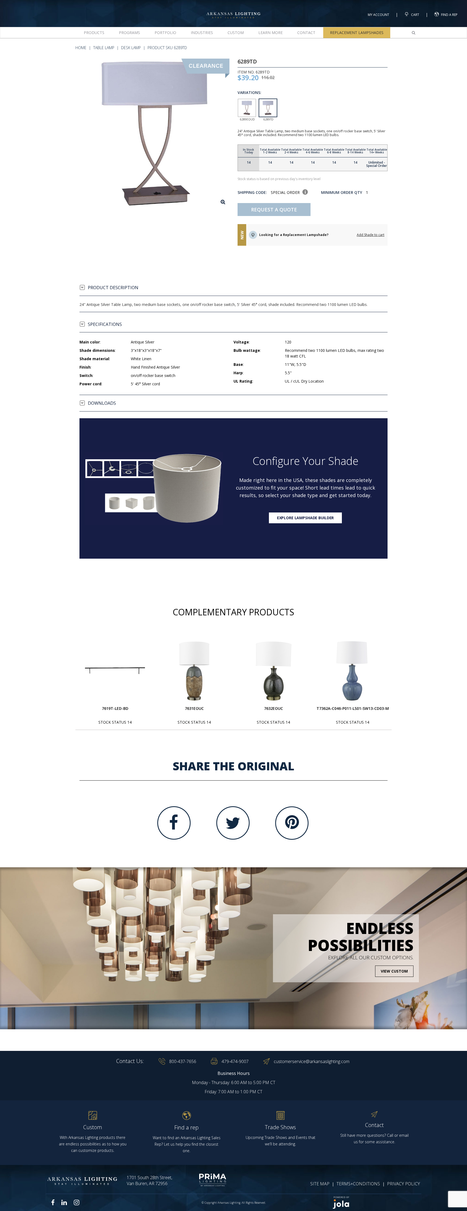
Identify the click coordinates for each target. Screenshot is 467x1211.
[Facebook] (174, 823)
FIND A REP (449, 14)
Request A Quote (274, 209)
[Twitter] (233, 823)
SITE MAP (319, 1184)
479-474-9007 (235, 1061)
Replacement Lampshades (356, 32)
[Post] (115, 671)
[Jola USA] (375, 1202)
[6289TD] (154, 133)
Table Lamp (103, 47)
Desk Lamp (131, 47)
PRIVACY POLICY (403, 1184)
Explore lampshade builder (305, 517)
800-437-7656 (182, 1061)
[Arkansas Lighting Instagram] (76, 1202)
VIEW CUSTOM (394, 971)
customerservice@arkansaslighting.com (311, 1061)
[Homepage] (233, 10)
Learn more (270, 32)
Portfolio (165, 32)
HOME (80, 47)
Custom (236, 32)
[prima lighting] (203, 1180)
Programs (129, 32)
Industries (202, 32)
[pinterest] (292, 823)
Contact (306, 32)
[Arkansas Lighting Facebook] (53, 1202)
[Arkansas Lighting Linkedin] (64, 1202)
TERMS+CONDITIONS (358, 1184)
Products (94, 32)
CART (414, 14)
